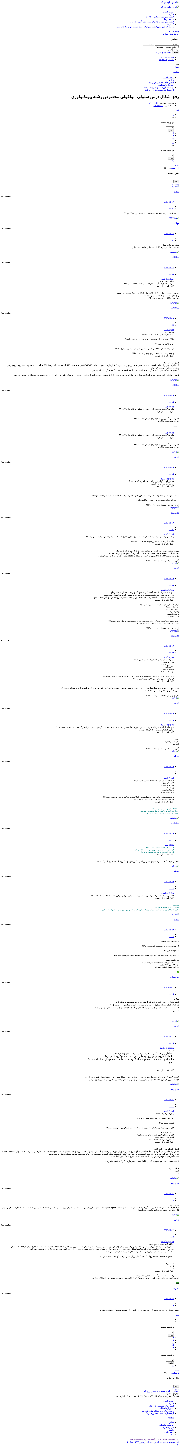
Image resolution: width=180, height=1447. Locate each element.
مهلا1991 (175, 223)
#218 (171, 1200)
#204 (171, 325)
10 (173, 135)
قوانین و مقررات (166, 1425)
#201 (171, 209)
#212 (171, 840)
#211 (171, 773)
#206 (171, 474)
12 (173, 140)
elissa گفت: (169, 845)
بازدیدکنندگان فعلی (165, 27)
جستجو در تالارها (153, 17)
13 (173, 142)
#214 (171, 936)
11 (173, 138)
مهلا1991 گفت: (167, 279)
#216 (171, 1043)
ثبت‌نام (176, 71)
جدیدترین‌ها (169, 19)
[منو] (178, 5)
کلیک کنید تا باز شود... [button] (164, 286)
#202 (171, 240)
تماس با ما (169, 1422)
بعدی (177, 165)
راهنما (171, 1430)
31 (173, 161)
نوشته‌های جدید (167, 17)
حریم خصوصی (167, 1427)
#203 (171, 274)
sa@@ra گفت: (167, 479)
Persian (171, 1418)
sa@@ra (175, 257)
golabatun (174, 977)
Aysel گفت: (169, 330)
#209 (171, 653)
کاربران (170, 24)
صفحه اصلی (168, 12)
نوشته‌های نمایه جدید (151, 22)
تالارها (171, 14)
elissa (176, 756)
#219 (171, 1237)
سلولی (176, 1288)
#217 (171, 1106)
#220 (171, 1305)
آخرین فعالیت (136, 22)
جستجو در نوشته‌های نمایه (127, 27)
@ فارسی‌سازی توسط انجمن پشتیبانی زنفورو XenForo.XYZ (153, 1442)
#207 (171, 529)
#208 (171, 585)
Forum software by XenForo (154, 1440)
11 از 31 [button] (167, 168)
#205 (171, 402)
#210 (171, 720)
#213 (171, 888)
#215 (171, 994)
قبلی (177, 110)
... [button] (173, 117)
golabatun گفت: (167, 1048)
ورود (177, 67)
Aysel (176, 191)
